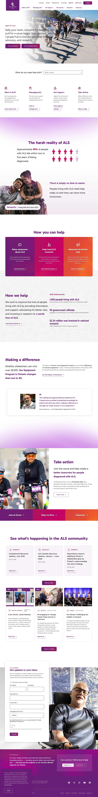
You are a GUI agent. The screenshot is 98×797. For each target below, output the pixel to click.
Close (8, 790)
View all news (49, 583)
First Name (13, 685)
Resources (56, 3)
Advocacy (79, 7)
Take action (60, 494)
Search (42, 3)
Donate (88, 3)
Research (69, 7)
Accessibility (74, 793)
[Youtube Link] (84, 782)
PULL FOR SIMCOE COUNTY (30, 46)
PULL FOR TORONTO (13, 46)
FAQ (49, 3)
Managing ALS (37, 7)
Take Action (59, 7)
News (71, 3)
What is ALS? (26, 7)
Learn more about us (12, 323)
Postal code (14, 702)
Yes (14, 725)
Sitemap (68, 793)
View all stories (49, 649)
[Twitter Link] (74, 782)
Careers (62, 793)
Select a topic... (50, 72)
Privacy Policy (82, 793)
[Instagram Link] (79, 782)
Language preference (17, 711)
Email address (14, 694)
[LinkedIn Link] (90, 782)
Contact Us (89, 793)
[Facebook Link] (69, 782)
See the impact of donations (52, 375)
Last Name (30, 685)
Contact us (67, 765)
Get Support (49, 7)
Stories (65, 3)
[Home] (12, 5)
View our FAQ (79, 765)
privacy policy (7, 785)
